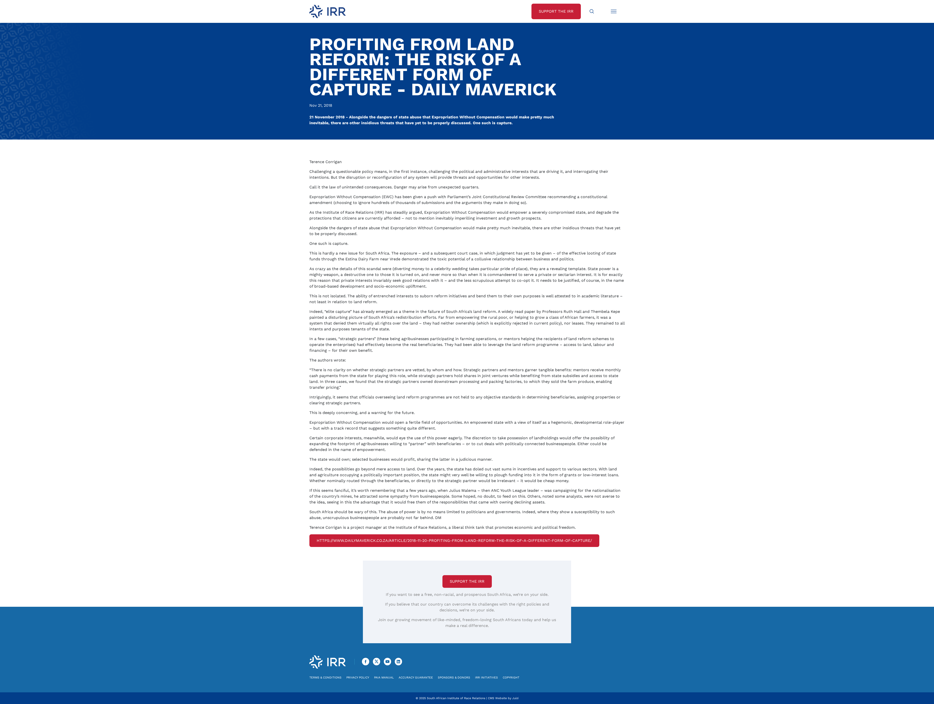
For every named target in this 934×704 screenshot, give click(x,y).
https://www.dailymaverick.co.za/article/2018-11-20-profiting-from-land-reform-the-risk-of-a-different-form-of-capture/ (454, 540)
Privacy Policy (357, 677)
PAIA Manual (384, 677)
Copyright (511, 677)
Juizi (515, 698)
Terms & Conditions (325, 677)
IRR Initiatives (486, 677)
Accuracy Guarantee (416, 677)
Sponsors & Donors (454, 677)
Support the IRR (467, 581)
